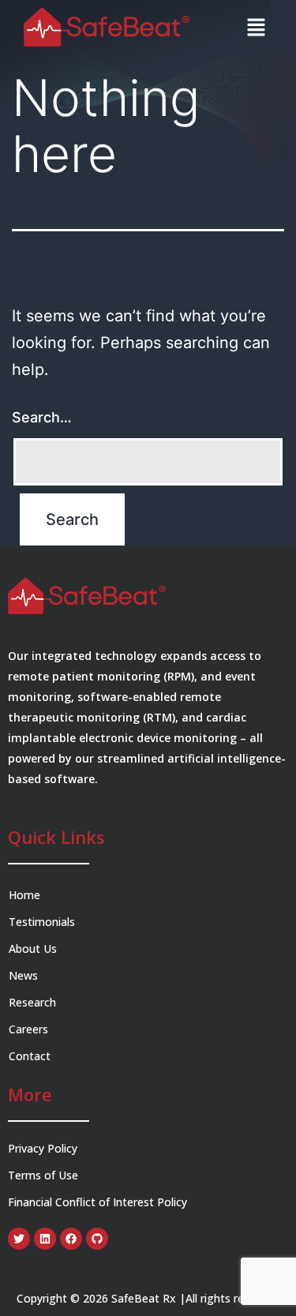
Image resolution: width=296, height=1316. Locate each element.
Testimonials (42, 921)
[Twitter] (19, 1239)
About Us (33, 948)
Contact (30, 1055)
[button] (256, 27)
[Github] (97, 1239)
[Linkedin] (45, 1239)
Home (24, 894)
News (23, 975)
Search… (42, 417)
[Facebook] (71, 1239)
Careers (30, 1029)
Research (32, 1002)
